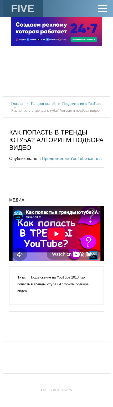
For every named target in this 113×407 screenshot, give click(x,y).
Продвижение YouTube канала (72, 158)
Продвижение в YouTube (81, 104)
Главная (17, 104)
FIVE (22, 8)
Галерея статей (43, 104)
